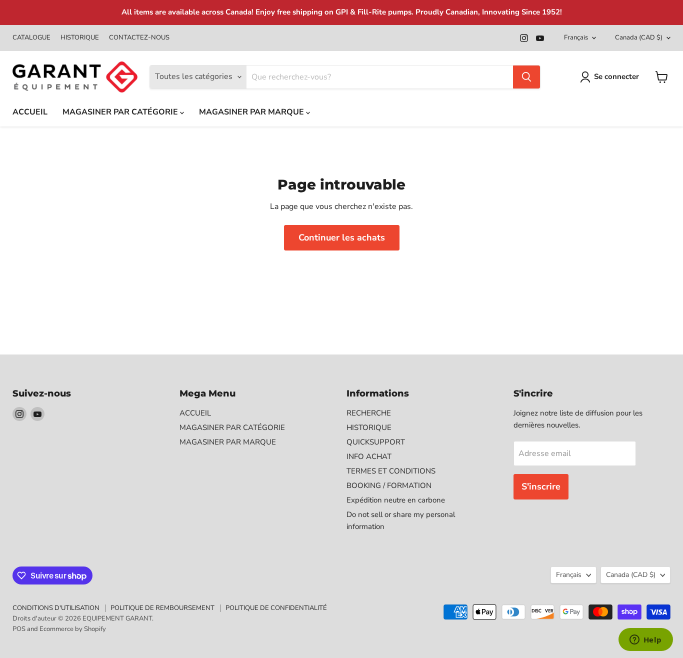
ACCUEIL (30, 112)
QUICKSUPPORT (375, 442)
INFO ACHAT (369, 457)
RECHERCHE (368, 413)
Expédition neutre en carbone (395, 500)
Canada (638, 37)
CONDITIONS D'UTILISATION (56, 608)
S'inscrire (541, 486)
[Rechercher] (526, 77)
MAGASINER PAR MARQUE (252, 112)
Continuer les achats (341, 238)
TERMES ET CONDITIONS (391, 471)
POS (19, 629)
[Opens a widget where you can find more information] (645, 640)
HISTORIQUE (79, 38)
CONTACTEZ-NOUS (139, 38)
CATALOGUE (31, 38)
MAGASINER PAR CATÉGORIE (121, 112)
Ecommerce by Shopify (73, 629)
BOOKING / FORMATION (389, 485)
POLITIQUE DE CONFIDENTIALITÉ (276, 608)
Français (576, 37)
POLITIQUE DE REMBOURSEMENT (162, 608)
